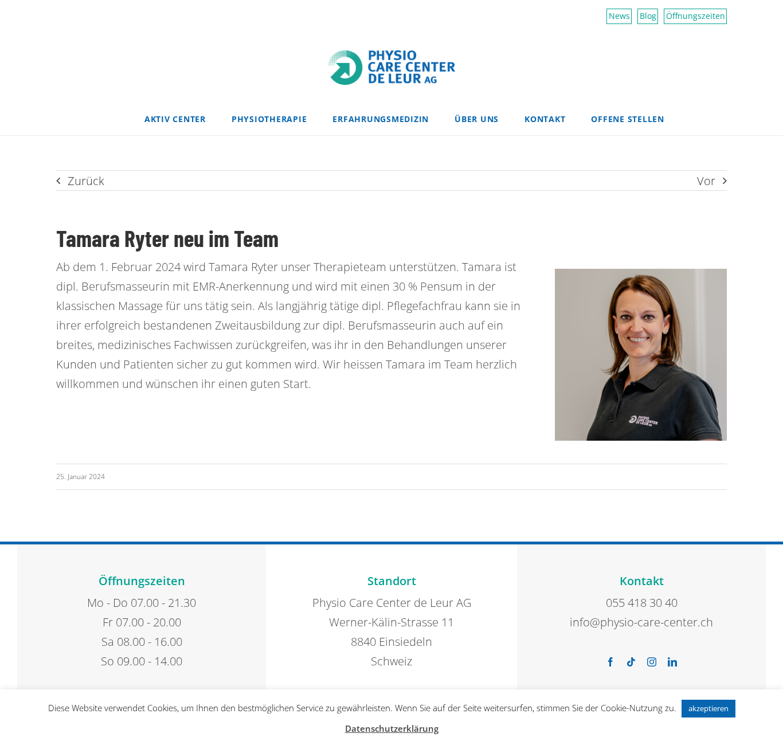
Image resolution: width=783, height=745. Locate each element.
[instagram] (651, 661)
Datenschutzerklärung (392, 728)
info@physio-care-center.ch (641, 622)
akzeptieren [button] (708, 708)
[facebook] (610, 661)
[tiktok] (631, 661)
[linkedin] (672, 661)
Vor (706, 181)
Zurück (86, 181)
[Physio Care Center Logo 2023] (391, 54)
